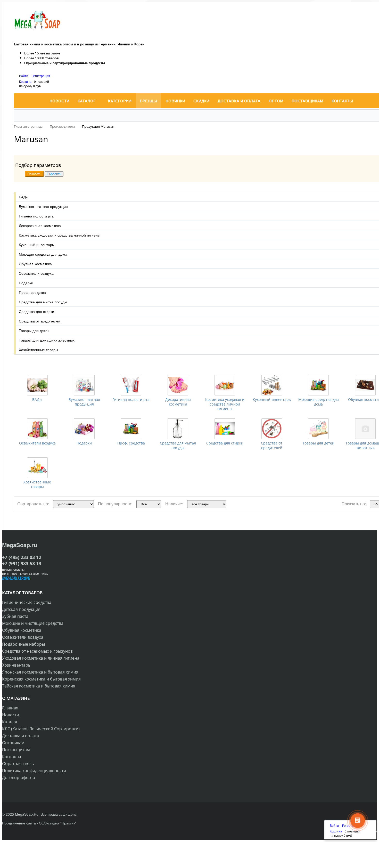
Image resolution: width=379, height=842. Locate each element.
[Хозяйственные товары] (37, 467)
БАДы (37, 399)
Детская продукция (21, 609)
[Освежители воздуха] (37, 428)
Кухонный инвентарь (272, 399)
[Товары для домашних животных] (365, 428)
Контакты (11, 756)
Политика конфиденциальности (34, 770)
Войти (24, 76)
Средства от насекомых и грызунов (37, 651)
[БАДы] (37, 385)
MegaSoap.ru (19, 545)
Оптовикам (13, 743)
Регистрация (40, 76)
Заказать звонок (16, 577)
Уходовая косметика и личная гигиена (40, 658)
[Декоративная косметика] (178, 385)
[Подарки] (84, 428)
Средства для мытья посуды (178, 445)
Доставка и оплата (20, 736)
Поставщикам (16, 749)
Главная (10, 708)
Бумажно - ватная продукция (84, 402)
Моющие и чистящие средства (32, 623)
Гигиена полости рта (131, 399)
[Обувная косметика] (365, 385)
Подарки (84, 443)
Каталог (10, 722)
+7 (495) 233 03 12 (21, 557)
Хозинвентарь (16, 665)
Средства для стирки (224, 443)
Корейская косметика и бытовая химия (41, 679)
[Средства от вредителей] (271, 428)
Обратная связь (18, 763)
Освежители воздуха (37, 443)
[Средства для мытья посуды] (178, 428)
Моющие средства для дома (318, 402)
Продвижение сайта (19, 822)
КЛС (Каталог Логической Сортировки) (41, 729)
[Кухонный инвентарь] (271, 385)
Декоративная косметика (178, 402)
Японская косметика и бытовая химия (40, 672)
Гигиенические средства (26, 602)
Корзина (25, 81)
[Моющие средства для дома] (318, 385)
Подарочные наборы (23, 644)
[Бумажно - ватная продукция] (84, 385)
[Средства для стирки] (225, 428)
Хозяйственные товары (37, 484)
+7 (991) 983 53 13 (21, 563)
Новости (10, 715)
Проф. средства (131, 443)
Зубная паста (15, 616)
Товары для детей (318, 443)
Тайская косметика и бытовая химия (38, 686)
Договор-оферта (18, 777)
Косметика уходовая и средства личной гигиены (224, 404)
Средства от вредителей (271, 445)
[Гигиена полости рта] (131, 385)
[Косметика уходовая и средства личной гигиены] (225, 385)
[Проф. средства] (131, 428)
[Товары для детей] (318, 428)
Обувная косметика (21, 630)
